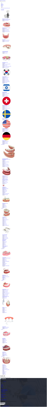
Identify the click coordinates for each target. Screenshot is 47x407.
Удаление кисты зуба (4, 242)
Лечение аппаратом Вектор (4, 368)
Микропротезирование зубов (5, 203)
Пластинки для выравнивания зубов (5, 276)
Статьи (2, 6)
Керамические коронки (4, 191)
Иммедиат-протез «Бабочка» (5, 179)
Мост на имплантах (4, 159)
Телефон (1, 402)
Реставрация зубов (4, 326)
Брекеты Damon (3, 262)
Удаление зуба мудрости (4, 218)
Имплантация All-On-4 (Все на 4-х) (5, 29)
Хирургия (2, 395)
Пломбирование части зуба (4, 328)
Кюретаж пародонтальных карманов (5, 369)
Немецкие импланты (4, 140)
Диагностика (2, 397)
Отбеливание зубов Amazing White (5, 296)
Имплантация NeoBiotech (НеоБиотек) (6, 81)
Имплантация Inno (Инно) (4, 82)
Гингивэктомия (3, 240)
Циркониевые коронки (4, 187)
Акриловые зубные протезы (5, 178)
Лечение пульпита (4, 341)
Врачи (1, 4)
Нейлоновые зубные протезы (5, 177)
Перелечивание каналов (4, 342)
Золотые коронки (4, 192)
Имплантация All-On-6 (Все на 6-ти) (5, 30)
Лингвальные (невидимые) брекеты (5, 261)
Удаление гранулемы (4, 246)
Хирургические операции (4, 234)
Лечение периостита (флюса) (5, 237)
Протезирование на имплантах (5, 158)
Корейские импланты (4, 76)
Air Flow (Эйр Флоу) (4, 352)
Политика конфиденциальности (6, 406)
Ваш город (1, 403)
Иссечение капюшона (4, 239)
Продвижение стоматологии (4, 399)
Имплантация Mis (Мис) (4, 92)
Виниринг (3, 307)
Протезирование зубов (3, 394)
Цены (1, 386)
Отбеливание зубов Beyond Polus (5, 289)
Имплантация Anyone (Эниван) (5, 79)
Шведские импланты (4, 118)
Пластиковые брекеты (4, 263)
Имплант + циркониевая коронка (5, 20)
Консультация (2, 385)
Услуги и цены (2, 9)
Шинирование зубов (4, 367)
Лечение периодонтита (4, 340)
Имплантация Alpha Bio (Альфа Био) (5, 93)
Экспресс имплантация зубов (5, 51)
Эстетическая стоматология (3, 396)
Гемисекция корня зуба (4, 241)
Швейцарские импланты (4, 105)
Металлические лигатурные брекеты (5, 265)
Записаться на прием (2, 404)
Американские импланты (4, 128)
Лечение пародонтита (4, 366)
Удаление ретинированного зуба (5, 219)
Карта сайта (2, 387)
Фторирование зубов (4, 354)
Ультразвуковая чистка (4, 353)
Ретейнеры (3, 277)
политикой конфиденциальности (6, 405)
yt (0, 382)
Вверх (2, 406)
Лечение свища (3, 247)
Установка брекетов (4, 257)
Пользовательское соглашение (4, 389)
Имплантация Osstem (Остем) (5, 78)
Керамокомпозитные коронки (5, 194)
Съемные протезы (4, 175)
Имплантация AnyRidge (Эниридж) (5, 80)
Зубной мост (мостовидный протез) (5, 193)
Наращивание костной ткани (5, 62)
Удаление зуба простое (4, 217)
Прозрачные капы (4, 275)
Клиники (2, 384)
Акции (2, 5)
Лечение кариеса (4, 338)
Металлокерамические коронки (5, 188)
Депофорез (3, 370)
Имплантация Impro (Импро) (5, 143)
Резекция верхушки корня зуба (5, 238)
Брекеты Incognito (4, 264)
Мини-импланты (4, 39)
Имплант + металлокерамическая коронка (6, 19)
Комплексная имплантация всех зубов (5, 31)
